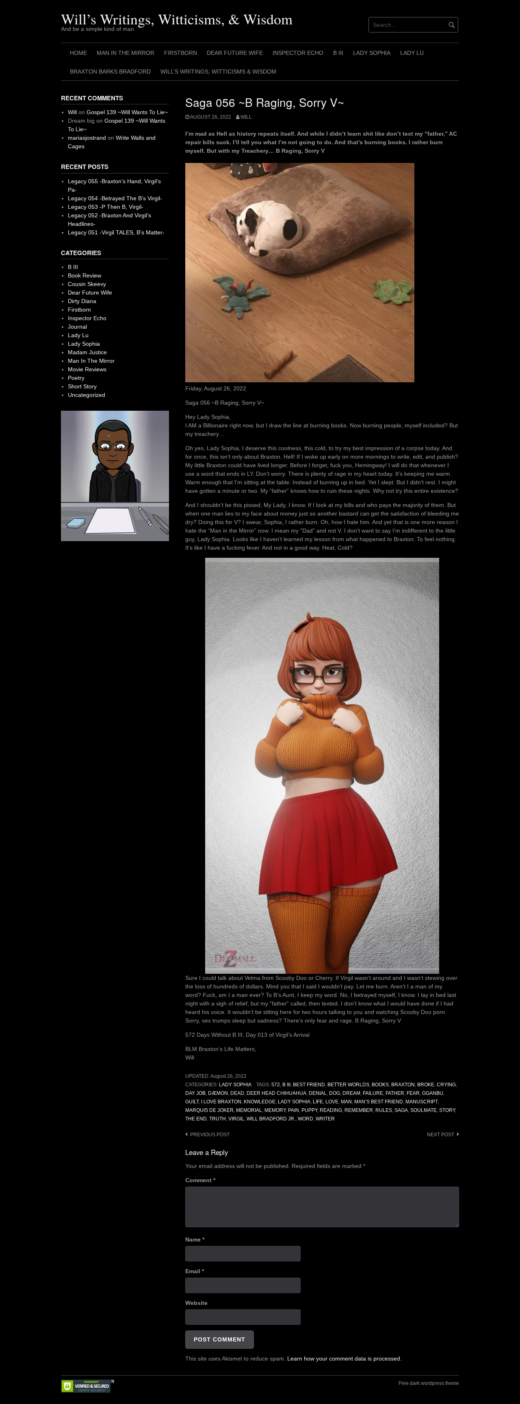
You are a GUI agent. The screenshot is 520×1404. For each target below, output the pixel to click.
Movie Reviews (87, 369)
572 (275, 1085)
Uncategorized (86, 395)
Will (246, 117)
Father (395, 1093)
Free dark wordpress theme (429, 1383)
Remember (358, 1110)
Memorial (249, 1110)
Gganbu (432, 1093)
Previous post (210, 1135)
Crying (446, 1085)
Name (194, 1239)
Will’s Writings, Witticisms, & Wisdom (176, 18)
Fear (413, 1093)
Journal (77, 326)
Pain (293, 1110)
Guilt (192, 1102)
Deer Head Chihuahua (276, 1093)
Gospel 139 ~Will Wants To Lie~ (127, 112)
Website (196, 1303)
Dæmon (218, 1093)
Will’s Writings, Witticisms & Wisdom (218, 71)
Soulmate (423, 1110)
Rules (383, 1110)
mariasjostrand (87, 137)
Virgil (236, 1119)
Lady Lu (412, 53)
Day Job (195, 1093)
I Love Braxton (221, 1102)
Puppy (309, 1110)
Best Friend (309, 1085)
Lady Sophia (371, 53)
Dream (351, 1093)
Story (447, 1110)
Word (305, 1119)
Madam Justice (87, 352)
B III (338, 53)
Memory (275, 1110)
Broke (425, 1085)
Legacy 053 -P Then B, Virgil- (105, 207)
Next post (440, 1135)
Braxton (403, 1085)
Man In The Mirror (125, 53)
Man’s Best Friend (378, 1102)
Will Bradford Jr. (271, 1119)
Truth (217, 1119)
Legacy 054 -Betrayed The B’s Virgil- (115, 198)
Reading (331, 1110)
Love (331, 1102)
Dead (237, 1093)
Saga (401, 1110)
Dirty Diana (82, 301)
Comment (200, 1180)
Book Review (84, 275)
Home (78, 53)
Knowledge (259, 1102)
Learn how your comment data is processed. (344, 1358)
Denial (318, 1093)
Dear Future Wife (235, 53)
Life (318, 1102)
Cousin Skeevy (87, 284)
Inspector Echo (298, 53)
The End (196, 1119)
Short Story (82, 386)
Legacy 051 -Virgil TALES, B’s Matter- (116, 232)
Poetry (76, 378)
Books (380, 1085)
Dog (334, 1093)
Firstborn (180, 53)
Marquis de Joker (209, 1110)
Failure (373, 1093)
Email (194, 1271)
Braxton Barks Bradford (110, 71)
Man (346, 1102)
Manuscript (421, 1102)
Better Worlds (348, 1085)
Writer (325, 1119)
